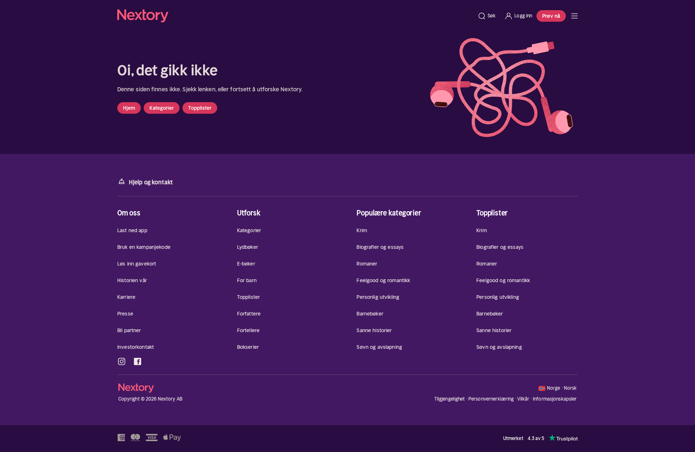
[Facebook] (137, 361)
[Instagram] (121, 361)
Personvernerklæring (491, 399)
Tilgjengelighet (449, 399)
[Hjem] (295, 15)
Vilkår (523, 399)
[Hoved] (574, 16)
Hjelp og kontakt (151, 182)
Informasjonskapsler (555, 399)
